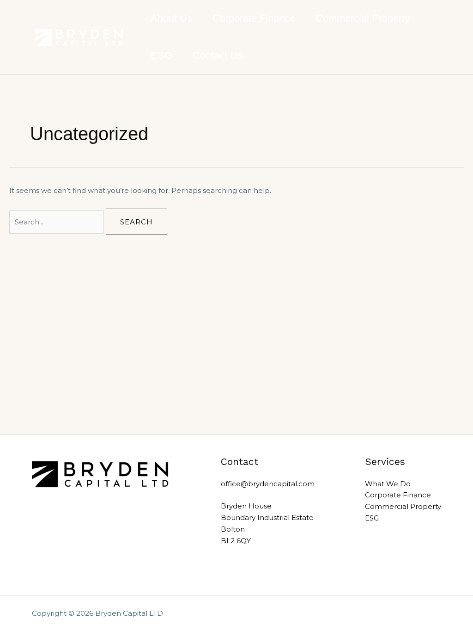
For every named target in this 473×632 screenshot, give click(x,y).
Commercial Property (362, 18)
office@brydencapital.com (268, 483)
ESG (161, 55)
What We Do (388, 483)
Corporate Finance (253, 18)
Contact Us (218, 55)
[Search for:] (57, 221)
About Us (171, 18)
